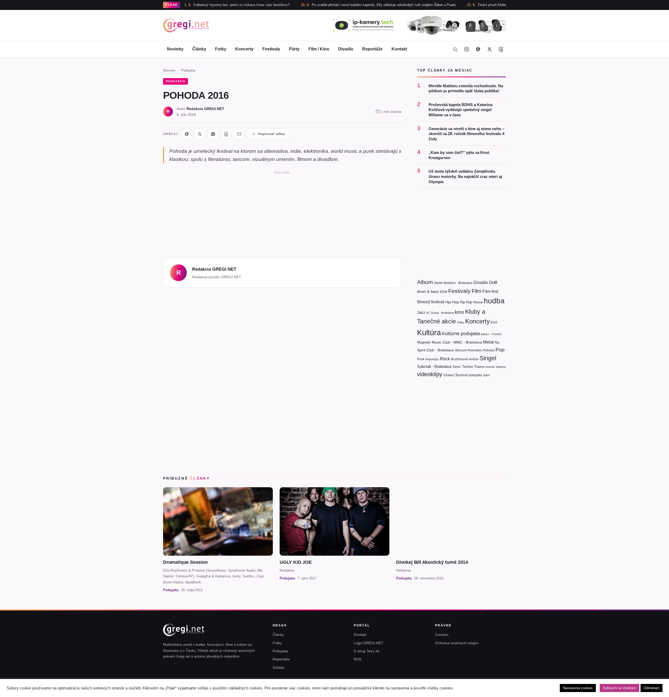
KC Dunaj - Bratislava (440, 312)
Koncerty (244, 49)
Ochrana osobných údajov (456, 643)
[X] (200, 134)
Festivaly (271, 49)
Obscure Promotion (468, 350)
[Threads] (501, 49)
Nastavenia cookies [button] (578, 688)
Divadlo (345, 49)
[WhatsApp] (213, 134)
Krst (494, 322)
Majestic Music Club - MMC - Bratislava (449, 342)
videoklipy (429, 374)
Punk (420, 359)
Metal (488, 342)
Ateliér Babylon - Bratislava (453, 283)
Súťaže (278, 667)
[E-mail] (239, 134)
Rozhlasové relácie (464, 359)
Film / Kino (318, 49)
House (478, 302)
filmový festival (430, 302)
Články (199, 49)
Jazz (421, 312)
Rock (445, 358)
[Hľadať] (455, 49)
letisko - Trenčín (491, 334)
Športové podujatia (468, 375)
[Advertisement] (282, 212)
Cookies (441, 634)
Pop (500, 349)
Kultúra (429, 332)
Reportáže (372, 49)
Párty (294, 49)
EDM (443, 291)
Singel (488, 358)
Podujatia (188, 70)
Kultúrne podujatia (461, 333)
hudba (494, 301)
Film (476, 291)
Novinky (175, 49)
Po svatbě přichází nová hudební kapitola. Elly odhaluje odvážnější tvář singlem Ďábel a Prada (359, 5)
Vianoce (501, 366)
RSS (357, 659)
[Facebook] (478, 49)
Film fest (490, 291)
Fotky (220, 49)
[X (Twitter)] (489, 49)
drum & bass (428, 291)
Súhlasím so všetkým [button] (619, 688)
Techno (467, 367)
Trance (479, 367)
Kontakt (399, 49)
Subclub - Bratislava (434, 366)
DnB (493, 282)
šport (486, 375)
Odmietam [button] (651, 688)
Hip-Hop (452, 302)
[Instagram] (466, 49)
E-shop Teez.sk (366, 651)
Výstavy (448, 375)
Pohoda (488, 350)
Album (425, 282)
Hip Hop (466, 302)
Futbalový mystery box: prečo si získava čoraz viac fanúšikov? (217, 5)
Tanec (456, 367)
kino (459, 312)
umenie (490, 366)
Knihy (460, 322)
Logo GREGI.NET (368, 643)
